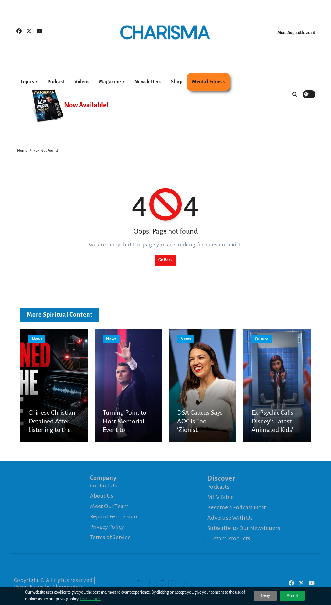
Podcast (56, 81)
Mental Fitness (208, 81)
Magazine (110, 81)
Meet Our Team (109, 506)
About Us (101, 496)
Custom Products (228, 538)
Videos (81, 81)
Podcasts (218, 487)
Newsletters (148, 81)
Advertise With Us (229, 518)
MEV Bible (220, 497)
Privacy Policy (107, 527)
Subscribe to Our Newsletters (243, 528)
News (37, 339)
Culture (261, 339)
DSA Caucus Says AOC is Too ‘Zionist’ (200, 421)
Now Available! (86, 105)
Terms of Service (110, 537)
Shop (176, 81)
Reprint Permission (113, 516)
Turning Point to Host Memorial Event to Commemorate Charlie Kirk (124, 429)
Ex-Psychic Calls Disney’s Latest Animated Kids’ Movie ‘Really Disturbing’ (272, 429)
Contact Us (103, 485)
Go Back (165, 260)
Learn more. (90, 599)
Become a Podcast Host (236, 507)
